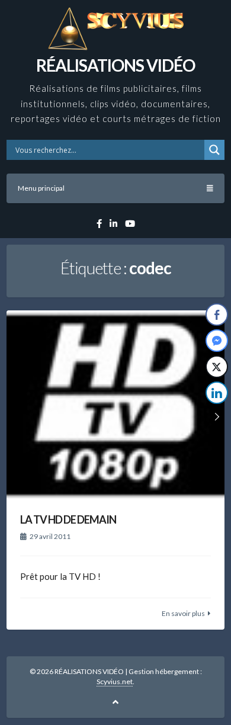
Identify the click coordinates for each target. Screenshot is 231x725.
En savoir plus (183, 613)
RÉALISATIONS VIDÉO (115, 65)
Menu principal (41, 188)
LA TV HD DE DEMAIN (68, 519)
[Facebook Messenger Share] (217, 340)
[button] (217, 416)
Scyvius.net (115, 681)
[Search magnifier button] (214, 150)
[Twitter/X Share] (217, 366)
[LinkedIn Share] (217, 392)
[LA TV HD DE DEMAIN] (115, 405)
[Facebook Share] (217, 314)
